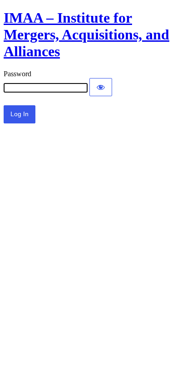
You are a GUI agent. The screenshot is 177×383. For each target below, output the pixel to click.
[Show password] (100, 87)
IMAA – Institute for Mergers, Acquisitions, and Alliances (86, 34)
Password (17, 74)
